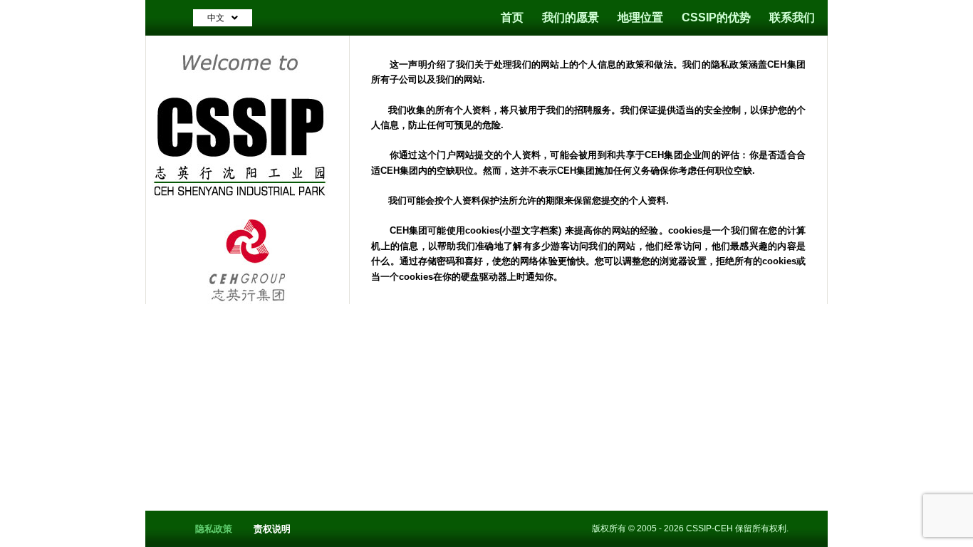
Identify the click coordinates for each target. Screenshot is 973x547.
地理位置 (640, 17)
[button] (222, 17)
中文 (215, 18)
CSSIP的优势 (716, 17)
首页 (512, 17)
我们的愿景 (570, 17)
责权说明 (272, 528)
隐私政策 (213, 528)
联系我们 (792, 17)
